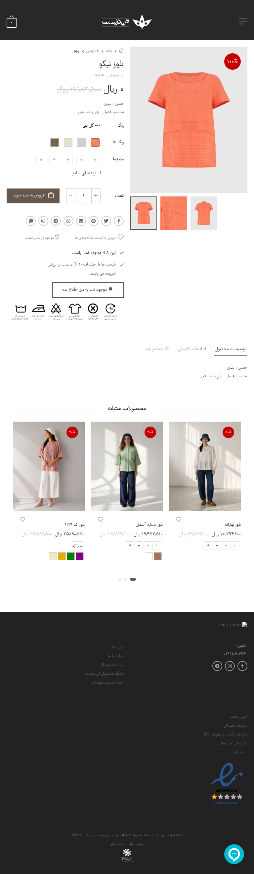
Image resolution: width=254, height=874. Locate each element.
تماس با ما (116, 656)
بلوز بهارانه (233, 525)
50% (229, 432)
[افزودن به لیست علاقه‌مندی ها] (178, 520)
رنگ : (119, 126)
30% (150, 432)
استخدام (240, 752)
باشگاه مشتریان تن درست (104, 674)
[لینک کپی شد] (31, 221)
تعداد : (118, 196)
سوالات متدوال (112, 665)
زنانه (109, 51)
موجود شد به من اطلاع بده (84, 290)
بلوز (76, 51)
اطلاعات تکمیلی (192, 349)
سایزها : (117, 159)
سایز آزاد (77, 546)
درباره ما (118, 647)
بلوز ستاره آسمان (149, 525)
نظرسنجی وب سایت (232, 743)
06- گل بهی (92, 126)
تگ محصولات (157, 349)
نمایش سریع (205, 503)
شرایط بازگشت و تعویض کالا (225, 734)
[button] (133, 579)
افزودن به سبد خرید (29, 195)
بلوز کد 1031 (75, 525)
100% (232, 62)
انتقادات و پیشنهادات (108, 683)
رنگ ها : (117, 142)
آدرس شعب (238, 717)
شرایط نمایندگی (235, 726)
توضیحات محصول (231, 349)
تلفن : (241, 646)
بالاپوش (92, 51)
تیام (113, 844)
